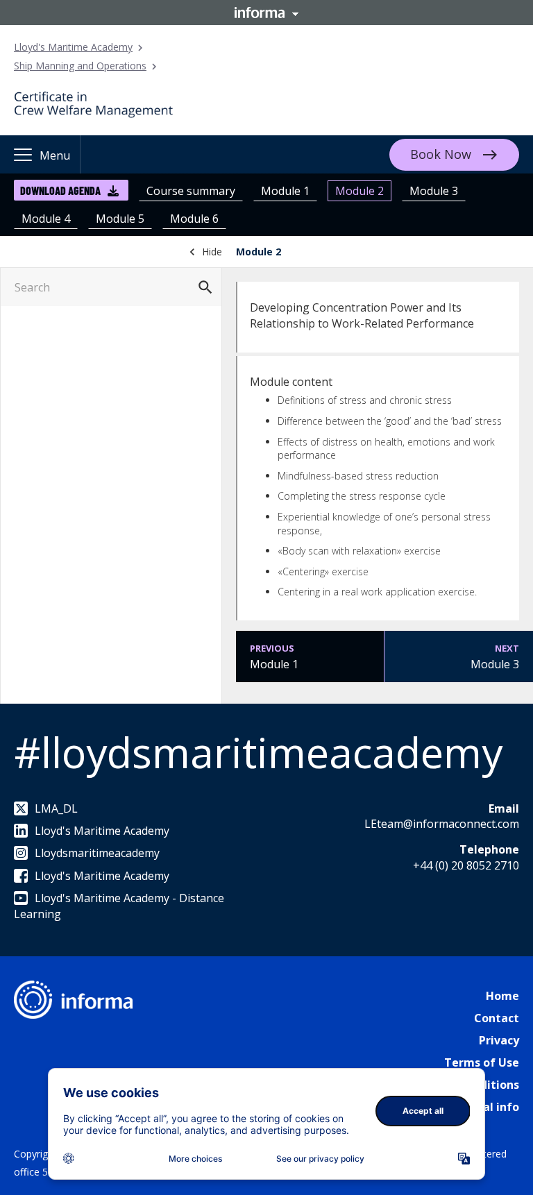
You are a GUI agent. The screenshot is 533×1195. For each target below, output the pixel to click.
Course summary (190, 190)
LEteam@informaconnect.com (441, 823)
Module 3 (433, 190)
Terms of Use (481, 1062)
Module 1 (285, 190)
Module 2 (359, 190)
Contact (496, 1018)
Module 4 (46, 218)
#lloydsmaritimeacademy (258, 752)
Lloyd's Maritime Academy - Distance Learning (119, 905)
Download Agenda (60, 190)
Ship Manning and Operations (80, 65)
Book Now (440, 154)
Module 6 (194, 218)
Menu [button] (55, 155)
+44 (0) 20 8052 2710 (466, 865)
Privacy (499, 1040)
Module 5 (120, 218)
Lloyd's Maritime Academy (73, 46)
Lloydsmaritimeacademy (97, 853)
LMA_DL (56, 808)
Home (502, 995)
